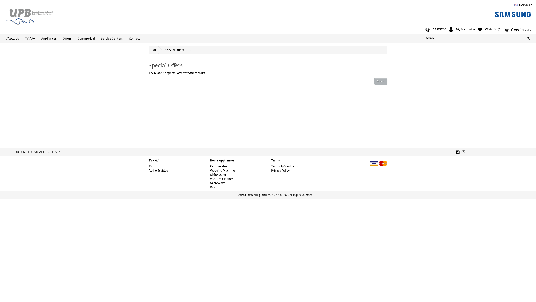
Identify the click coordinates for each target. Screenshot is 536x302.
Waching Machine (222, 170)
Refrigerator (218, 166)
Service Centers (112, 38)
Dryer (214, 187)
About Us (12, 38)
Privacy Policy (280, 170)
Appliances (49, 38)
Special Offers (174, 50)
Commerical (86, 38)
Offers (67, 38)
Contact (134, 38)
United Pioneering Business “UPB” (258, 195)
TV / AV (30, 38)
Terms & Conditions (285, 166)
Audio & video (158, 170)
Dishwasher (218, 175)
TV (150, 166)
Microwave (217, 183)
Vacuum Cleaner (221, 179)
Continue (381, 81)
